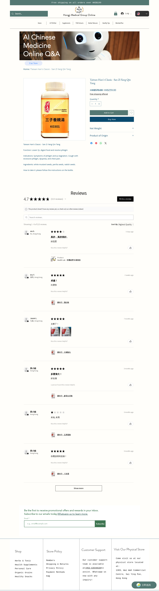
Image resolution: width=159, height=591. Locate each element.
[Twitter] (132, 537)
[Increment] (99, 104)
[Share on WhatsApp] (100, 143)
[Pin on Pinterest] (96, 143)
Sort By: (114, 224)
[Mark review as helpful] (131, 248)
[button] (115, 13)
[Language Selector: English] (142, 13)
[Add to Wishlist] (131, 112)
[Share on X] (105, 143)
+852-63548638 (93, 568)
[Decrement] (92, 104)
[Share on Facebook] (91, 143)
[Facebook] (129, 537)
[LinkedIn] (136, 537)
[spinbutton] (96, 104)
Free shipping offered (99, 94)
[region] (79, 51)
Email (26, 518)
